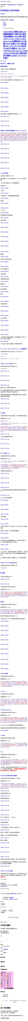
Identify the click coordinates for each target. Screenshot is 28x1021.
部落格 (5, 24)
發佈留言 (3, 912)
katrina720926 (4, 886)
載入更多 (3, 904)
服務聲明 (14, 1002)
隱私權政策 (24, 1000)
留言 (15, 893)
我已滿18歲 (3, 1018)
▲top (2, 901)
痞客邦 (12, 893)
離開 (8, 1018)
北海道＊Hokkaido (13, 899)
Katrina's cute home (10, 10)
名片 (4, 26)
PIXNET (6, 1000)
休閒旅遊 (12, 20)
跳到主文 (3, 13)
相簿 (4, 22)
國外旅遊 (11, 897)
